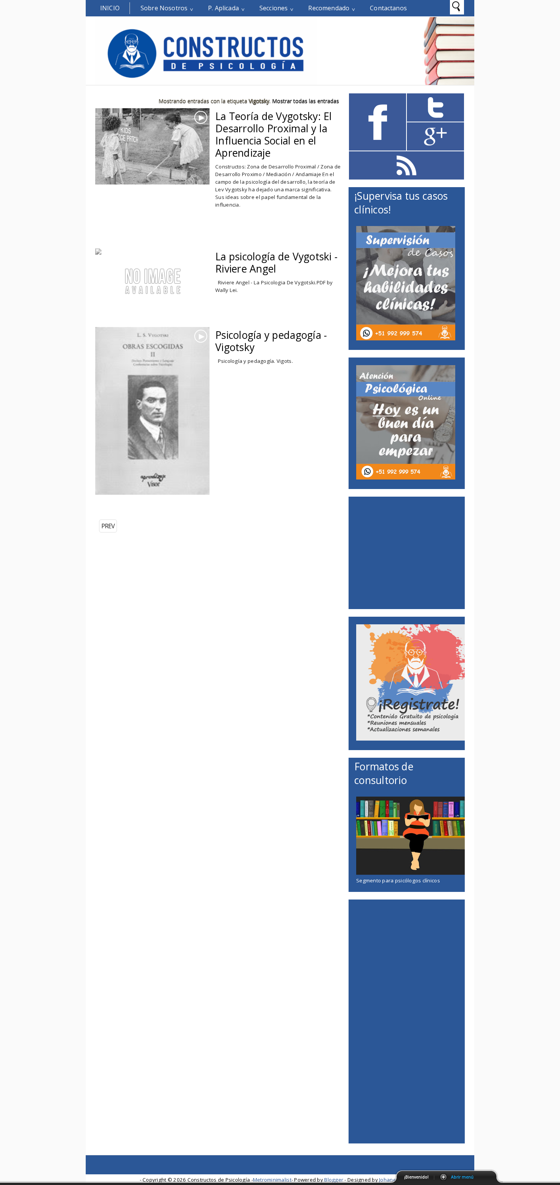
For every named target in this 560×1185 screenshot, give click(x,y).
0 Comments (238, 131)
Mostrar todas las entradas (305, 100)
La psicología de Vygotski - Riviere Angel (276, 263)
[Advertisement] (184, 235)
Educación (253, 361)
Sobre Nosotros (164, 8)
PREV (108, 526)
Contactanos (388, 8)
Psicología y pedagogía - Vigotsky (271, 341)
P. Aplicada (223, 8)
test (242, 143)
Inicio (110, 8)
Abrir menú (462, 1177)
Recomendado (328, 8)
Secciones (273, 8)
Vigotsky (270, 143)
